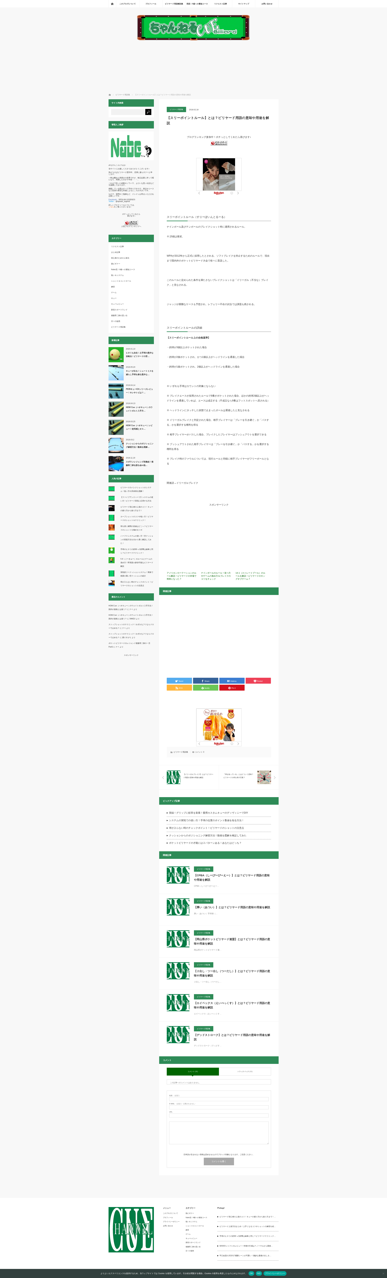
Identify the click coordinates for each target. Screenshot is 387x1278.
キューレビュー (117, 304)
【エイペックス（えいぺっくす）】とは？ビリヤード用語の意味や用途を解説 (232, 1005)
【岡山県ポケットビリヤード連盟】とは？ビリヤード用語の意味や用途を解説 (232, 941)
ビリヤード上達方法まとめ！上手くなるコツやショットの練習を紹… (248, 1226)
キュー (114, 298)
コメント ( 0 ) (193, 1071)
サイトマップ (243, 4)
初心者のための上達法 (120, 258)
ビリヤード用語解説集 (174, 4)
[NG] (383, 1273)
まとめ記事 (115, 252)
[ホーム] (112, 4)
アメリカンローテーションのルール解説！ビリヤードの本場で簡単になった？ (181, 576)
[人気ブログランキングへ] (131, 224)
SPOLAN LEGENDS (127, 200)
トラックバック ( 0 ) (244, 1071)
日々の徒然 (115, 321)
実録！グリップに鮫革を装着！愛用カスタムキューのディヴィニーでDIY (208, 812)
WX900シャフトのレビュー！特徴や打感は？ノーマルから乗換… (246, 1246)
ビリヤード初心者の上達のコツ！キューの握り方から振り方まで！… (248, 1217)
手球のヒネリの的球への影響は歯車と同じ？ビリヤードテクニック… (248, 1236)
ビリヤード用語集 (176, 109)
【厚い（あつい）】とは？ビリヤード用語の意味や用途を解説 (232, 907)
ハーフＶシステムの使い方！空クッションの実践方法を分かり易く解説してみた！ (136, 539)
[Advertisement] (194, 64)
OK (251, 1273)
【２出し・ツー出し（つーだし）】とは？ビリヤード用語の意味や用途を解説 (232, 973)
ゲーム (114, 292)
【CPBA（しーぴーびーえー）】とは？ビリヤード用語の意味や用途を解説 (232, 877)
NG (258, 1273)
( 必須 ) (174, 1095)
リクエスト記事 (220, 4)
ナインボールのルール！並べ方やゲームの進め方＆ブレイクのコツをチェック (216, 576)
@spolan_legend (123, 201)
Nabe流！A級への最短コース (123, 269)
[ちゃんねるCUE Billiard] (193, 40)
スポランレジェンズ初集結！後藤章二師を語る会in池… (139, 463)
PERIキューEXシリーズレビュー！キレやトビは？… (139, 391)
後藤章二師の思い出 (119, 315)
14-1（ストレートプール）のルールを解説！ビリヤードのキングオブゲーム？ (250, 576)
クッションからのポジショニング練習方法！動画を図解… (139, 445)
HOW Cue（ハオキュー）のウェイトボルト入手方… (139, 409)
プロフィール (150, 4)
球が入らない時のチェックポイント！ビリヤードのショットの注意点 (206, 828)
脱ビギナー (115, 264)
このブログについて (127, 4)
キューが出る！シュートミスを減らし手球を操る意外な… (139, 373)
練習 (113, 287)
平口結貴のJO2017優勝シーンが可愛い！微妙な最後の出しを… (245, 1256)
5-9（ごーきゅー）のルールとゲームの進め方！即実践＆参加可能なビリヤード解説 (136, 562)
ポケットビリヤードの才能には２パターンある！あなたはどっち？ (205, 843)
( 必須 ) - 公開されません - (182, 1104)
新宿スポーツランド (119, 310)
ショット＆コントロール (121, 281)
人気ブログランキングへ (131, 226)
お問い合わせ (267, 4)
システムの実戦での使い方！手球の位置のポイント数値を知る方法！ (206, 820)
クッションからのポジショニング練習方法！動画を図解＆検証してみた (207, 835)
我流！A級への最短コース (197, 4)
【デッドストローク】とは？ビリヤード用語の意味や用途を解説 (232, 1037)
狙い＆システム (117, 275)
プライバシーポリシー (171, 1221)
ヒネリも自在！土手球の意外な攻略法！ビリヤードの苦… (139, 354)
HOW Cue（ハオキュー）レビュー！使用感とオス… (139, 427)
